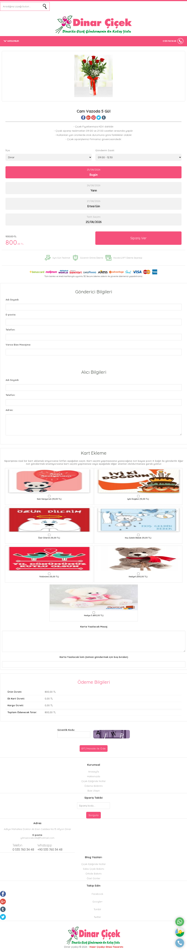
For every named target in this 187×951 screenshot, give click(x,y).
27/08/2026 (93, 204)
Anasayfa (93, 771)
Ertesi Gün (93, 206)
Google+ (97, 901)
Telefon (17, 845)
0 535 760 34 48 (169, 41)
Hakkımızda (93, 776)
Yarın (93, 190)
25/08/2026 (93, 172)
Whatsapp (44, 845)
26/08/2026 (93, 188)
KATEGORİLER (13, 41)
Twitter (97, 916)
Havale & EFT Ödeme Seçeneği (127, 258)
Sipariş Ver (138, 238)
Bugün (93, 175)
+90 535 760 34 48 (49, 847)
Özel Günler (93, 878)
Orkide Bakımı (93, 873)
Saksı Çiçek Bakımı (93, 868)
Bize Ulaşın (93, 790)
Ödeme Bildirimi (93, 785)
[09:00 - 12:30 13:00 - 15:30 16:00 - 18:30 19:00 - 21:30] (138, 157)
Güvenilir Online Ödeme (91, 258)
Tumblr (97, 909)
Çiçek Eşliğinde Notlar (93, 781)
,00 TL (31, 691)
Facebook (97, 893)
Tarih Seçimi (93, 216)
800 (14, 240)
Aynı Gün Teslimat (61, 258)
